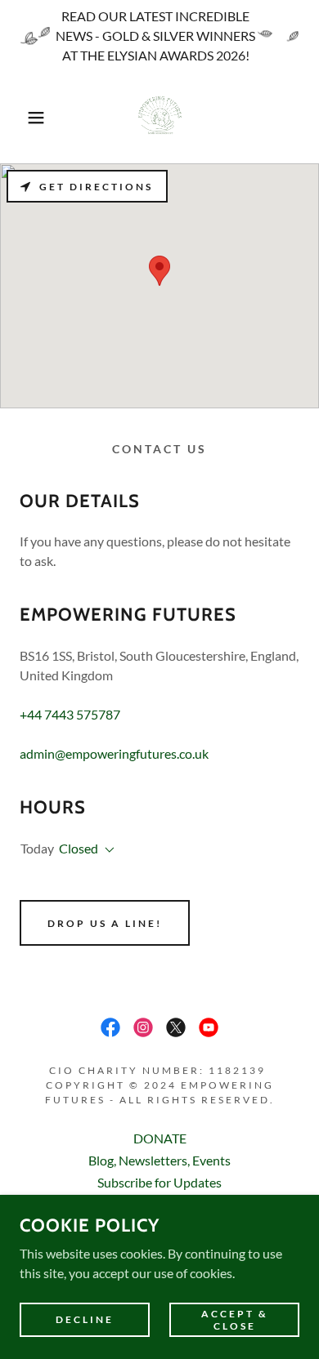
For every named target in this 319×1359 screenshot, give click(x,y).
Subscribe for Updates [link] (159, 1182)
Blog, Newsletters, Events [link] (159, 1160)
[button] (25, 117)
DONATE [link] (159, 1138)
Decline (85, 1319)
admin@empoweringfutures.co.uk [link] (114, 753)
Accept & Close (234, 1319)
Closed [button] (78, 848)
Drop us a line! (104, 923)
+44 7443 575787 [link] (70, 714)
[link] (159, 117)
